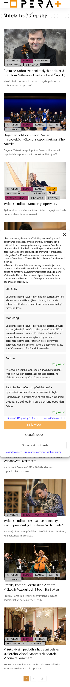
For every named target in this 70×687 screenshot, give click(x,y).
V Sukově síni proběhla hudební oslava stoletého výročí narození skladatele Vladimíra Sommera (31, 653)
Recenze (53, 124)
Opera (52, 189)
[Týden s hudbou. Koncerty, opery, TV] (35, 180)
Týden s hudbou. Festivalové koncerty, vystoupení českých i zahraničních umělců (33, 523)
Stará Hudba (37, 193)
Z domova (32, 65)
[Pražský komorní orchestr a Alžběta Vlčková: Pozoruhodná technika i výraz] (35, 561)
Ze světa (53, 198)
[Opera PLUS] (35, 4)
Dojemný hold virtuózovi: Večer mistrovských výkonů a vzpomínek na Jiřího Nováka (34, 139)
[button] (64, 235)
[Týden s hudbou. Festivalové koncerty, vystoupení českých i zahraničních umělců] (35, 497)
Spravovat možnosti (35, 445)
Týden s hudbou (16, 198)
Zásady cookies (14, 452)
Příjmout (35, 424)
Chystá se (12, 60)
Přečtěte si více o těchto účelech (48, 418)
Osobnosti (41, 60)
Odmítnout (35, 435)
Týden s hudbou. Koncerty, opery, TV (30, 204)
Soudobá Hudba (16, 193)
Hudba (27, 60)
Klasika (39, 124)
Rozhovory (14, 65)
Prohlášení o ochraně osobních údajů (43, 452)
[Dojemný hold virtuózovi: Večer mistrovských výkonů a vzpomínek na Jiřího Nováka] (35, 112)
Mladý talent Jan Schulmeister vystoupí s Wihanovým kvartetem (33, 458)
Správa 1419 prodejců (18, 418)
